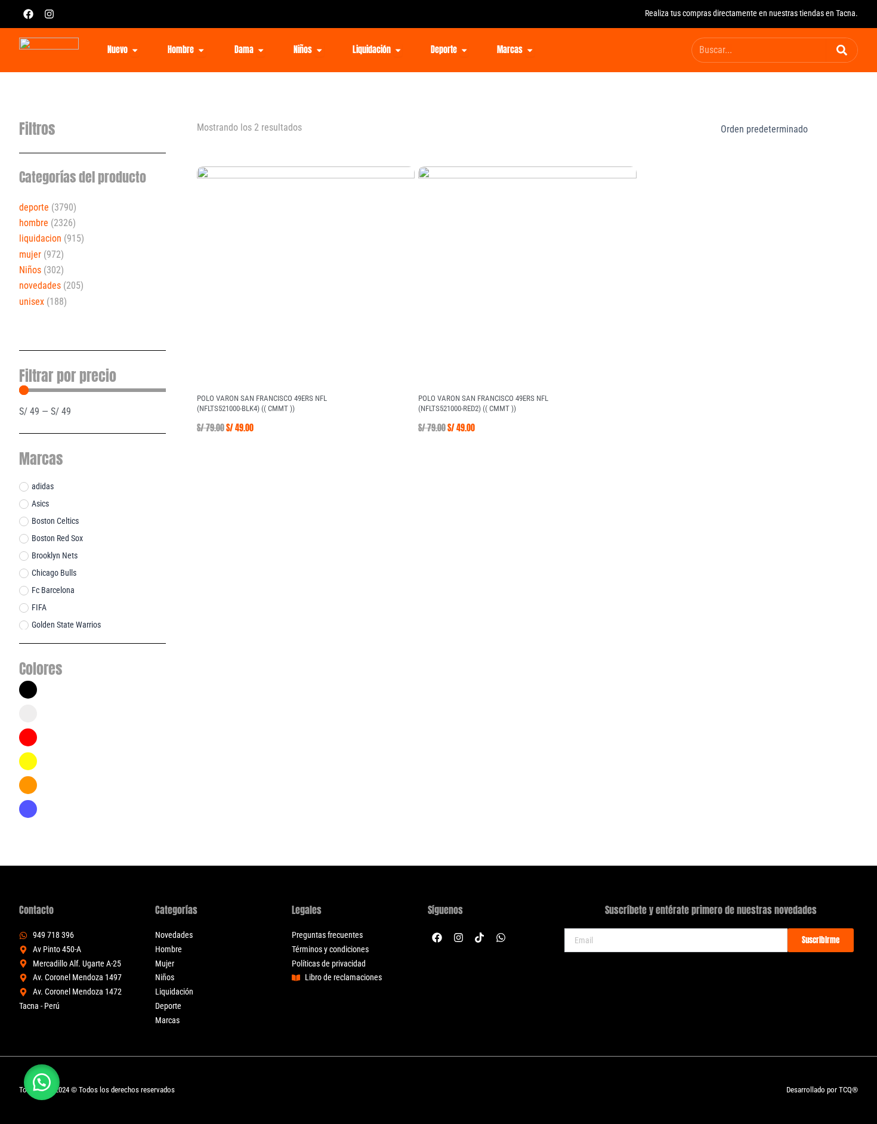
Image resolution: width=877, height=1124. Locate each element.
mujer (30, 254)
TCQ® (848, 1089)
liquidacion (40, 238)
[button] (42, 1082)
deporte (34, 207)
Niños (30, 270)
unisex (31, 301)
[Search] (841, 50)
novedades (40, 285)
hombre (33, 222)
